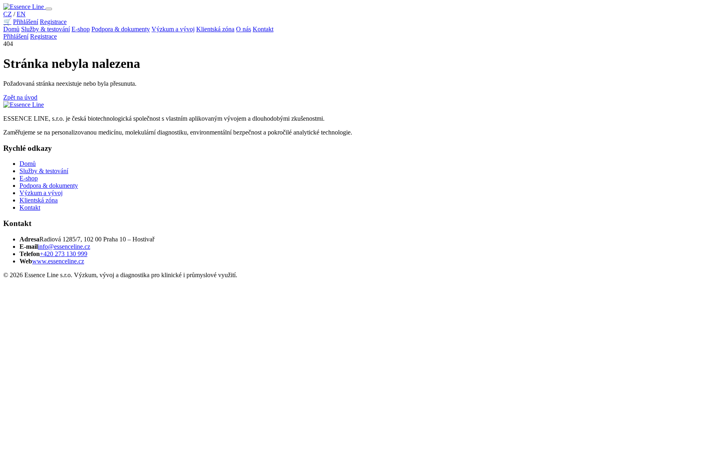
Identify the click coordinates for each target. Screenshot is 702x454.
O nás (243, 29)
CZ (7, 14)
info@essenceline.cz (64, 246)
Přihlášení (25, 21)
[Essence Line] (24, 6)
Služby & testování (45, 29)
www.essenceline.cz (58, 261)
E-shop (81, 29)
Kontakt (263, 29)
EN (21, 14)
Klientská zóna (215, 29)
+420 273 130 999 (63, 253)
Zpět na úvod (20, 97)
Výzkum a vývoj (173, 29)
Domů (11, 29)
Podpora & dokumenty (120, 29)
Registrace (53, 21)
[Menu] (49, 9)
